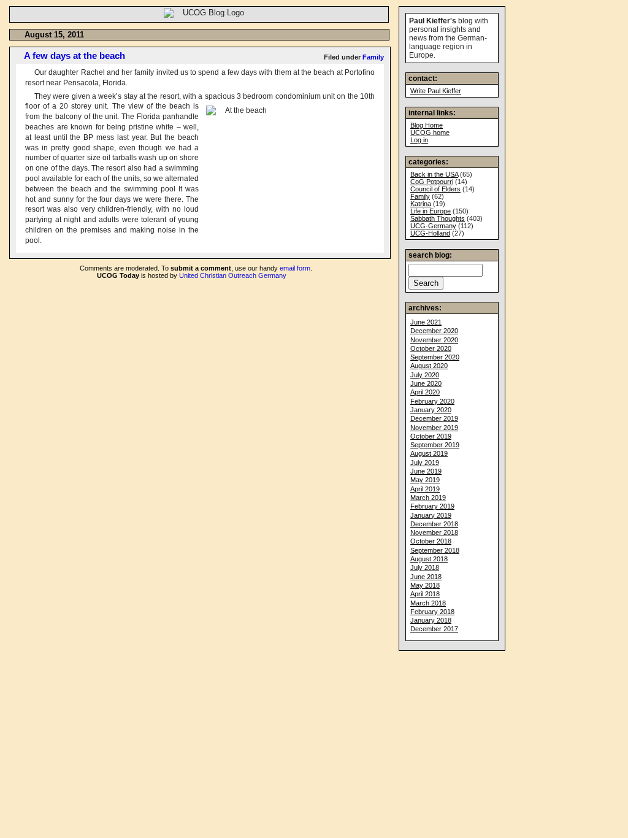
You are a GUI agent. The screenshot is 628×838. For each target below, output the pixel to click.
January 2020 (430, 409)
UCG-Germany (433, 225)
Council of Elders (435, 189)
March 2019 (428, 497)
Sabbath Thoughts (437, 218)
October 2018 (430, 541)
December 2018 (434, 524)
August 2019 (429, 453)
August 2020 (429, 365)
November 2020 (434, 340)
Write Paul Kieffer (435, 90)
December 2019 (434, 418)
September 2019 (434, 444)
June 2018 (426, 576)
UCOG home (430, 132)
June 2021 (426, 322)
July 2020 (424, 375)
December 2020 (434, 330)
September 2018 (434, 550)
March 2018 (428, 603)
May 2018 (425, 585)
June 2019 (426, 471)
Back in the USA (434, 174)
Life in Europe (430, 211)
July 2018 (424, 567)
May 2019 (425, 479)
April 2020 (425, 392)
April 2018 (425, 594)
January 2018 (430, 620)
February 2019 (432, 506)
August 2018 (429, 559)
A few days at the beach (74, 55)
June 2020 (426, 383)
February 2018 (432, 611)
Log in (419, 140)
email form (295, 268)
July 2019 (424, 462)
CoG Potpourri (431, 181)
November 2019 (434, 427)
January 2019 (430, 515)
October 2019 (430, 436)
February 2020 (432, 401)
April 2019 (425, 489)
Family (373, 57)
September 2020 (434, 357)
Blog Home (426, 125)
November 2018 (434, 532)
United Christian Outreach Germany (232, 275)
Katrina (420, 203)
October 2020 (430, 348)
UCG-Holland (430, 233)
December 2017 (434, 628)
